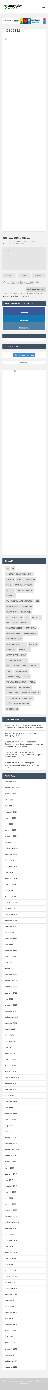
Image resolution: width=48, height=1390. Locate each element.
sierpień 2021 (10, 1029)
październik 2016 (12, 1361)
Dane (8, 585)
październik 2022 (12, 981)
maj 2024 (9, 872)
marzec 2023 (10, 956)
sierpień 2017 (10, 1300)
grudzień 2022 (11, 969)
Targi (9, 671)
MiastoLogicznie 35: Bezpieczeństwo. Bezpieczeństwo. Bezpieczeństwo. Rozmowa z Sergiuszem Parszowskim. (24, 744)
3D (7, 568)
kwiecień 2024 (11, 878)
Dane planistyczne (23, 585)
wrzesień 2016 (11, 1367)
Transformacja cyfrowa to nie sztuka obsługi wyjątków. (21, 734)
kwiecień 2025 (11, 812)
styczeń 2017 (10, 1343)
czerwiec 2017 (11, 1312)
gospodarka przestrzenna (19, 606)
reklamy (33, 644)
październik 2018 (12, 1222)
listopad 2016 (10, 1355)
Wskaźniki (11, 687)
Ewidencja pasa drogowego (19, 601)
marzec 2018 (10, 1258)
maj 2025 (9, 806)
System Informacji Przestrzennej (22, 666)
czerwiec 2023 (11, 938)
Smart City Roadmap (16, 655)
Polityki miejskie (14, 639)
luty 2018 (9, 1264)
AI (13, 568)
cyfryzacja (30, 579)
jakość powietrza (21, 622)
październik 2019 (12, 1150)
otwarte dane (13, 633)
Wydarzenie (24, 687)
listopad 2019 (10, 1144)
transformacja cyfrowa (18, 676)
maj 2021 (9, 1047)
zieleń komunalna (30, 693)
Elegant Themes (27, 1381)
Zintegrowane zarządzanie (19, 698)
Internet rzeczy (14, 617)
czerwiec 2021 (11, 1041)
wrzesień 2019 (11, 1156)
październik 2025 (12, 788)
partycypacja (30, 633)
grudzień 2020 (11, 1071)
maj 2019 (9, 1180)
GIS (37, 601)
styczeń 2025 (10, 830)
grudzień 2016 (11, 1349)
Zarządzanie (12, 693)
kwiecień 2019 (11, 1186)
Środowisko (12, 709)
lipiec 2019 (9, 1168)
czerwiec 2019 (11, 1174)
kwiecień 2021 (11, 1053)
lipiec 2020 (9, 1095)
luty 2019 (9, 1198)
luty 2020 (9, 1125)
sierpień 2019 (10, 1162)
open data (31, 628)
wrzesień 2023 (11, 920)
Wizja (32, 682)
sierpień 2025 (10, 794)
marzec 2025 (10, 818)
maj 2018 (9, 1246)
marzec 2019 (10, 1192)
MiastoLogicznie (14, 628)
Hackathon (11, 612)
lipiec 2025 (9, 800)
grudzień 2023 (11, 902)
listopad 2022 (10, 975)
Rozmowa (11, 649)
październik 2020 (12, 1077)
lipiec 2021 (9, 1035)
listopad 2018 (10, 1216)
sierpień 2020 (10, 1089)
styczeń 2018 (10, 1270)
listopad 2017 (10, 1282)
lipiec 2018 (9, 1234)
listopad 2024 (10, 842)
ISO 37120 (36, 617)
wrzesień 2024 (11, 854)
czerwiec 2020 (11, 1101)
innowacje (26, 612)
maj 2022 (9, 999)
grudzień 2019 (11, 1138)
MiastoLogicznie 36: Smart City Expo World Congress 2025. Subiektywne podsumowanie (24, 726)
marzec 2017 (10, 1331)
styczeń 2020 (10, 1131)
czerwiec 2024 (11, 866)
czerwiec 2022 (11, 993)
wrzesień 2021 (11, 1023)
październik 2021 (12, 1017)
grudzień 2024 (11, 836)
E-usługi (10, 595)
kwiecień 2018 (11, 1252)
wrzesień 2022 (11, 987)
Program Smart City (16, 644)
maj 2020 (9, 1107)
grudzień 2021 (11, 1005)
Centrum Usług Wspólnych (19, 574)
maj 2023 (9, 944)
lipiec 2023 (9, 932)
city (19, 579)
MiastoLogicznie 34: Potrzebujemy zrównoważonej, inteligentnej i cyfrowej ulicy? (22, 765)
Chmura (10, 579)
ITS (7, 622)
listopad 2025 (10, 782)
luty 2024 (9, 890)
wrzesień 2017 (11, 1294)
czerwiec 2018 (11, 1240)
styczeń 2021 (10, 1065)
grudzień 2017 (11, 1276)
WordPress (24, 1384)
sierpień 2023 (10, 926)
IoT (27, 617)
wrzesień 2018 (11, 1228)
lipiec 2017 (9, 1306)
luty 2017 (9, 1337)
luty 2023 (9, 963)
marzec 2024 (10, 884)
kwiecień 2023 (11, 950)
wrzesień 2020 (11, 1083)
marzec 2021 (10, 1059)
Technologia (21, 671)
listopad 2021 (10, 1011)
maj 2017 (9, 1319)
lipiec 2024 (9, 860)
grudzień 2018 (11, 1210)
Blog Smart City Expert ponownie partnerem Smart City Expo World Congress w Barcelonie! (24, 754)
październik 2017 (12, 1288)
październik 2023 (12, 914)
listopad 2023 (10, 908)
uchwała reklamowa (16, 682)
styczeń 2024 (10, 896)
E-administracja (24, 590)
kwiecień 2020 (11, 1113)
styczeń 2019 (10, 1204)
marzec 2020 (10, 1119)
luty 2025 (9, 824)
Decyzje (9, 590)
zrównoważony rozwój (17, 703)
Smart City (24, 649)
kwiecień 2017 (11, 1325)
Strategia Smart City (16, 660)
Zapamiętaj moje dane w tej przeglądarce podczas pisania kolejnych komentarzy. (20, 283)
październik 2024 (12, 848)
